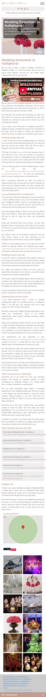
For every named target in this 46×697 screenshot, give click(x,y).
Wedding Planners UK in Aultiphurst (15, 677)
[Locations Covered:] (2, 3)
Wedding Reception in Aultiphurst (14, 686)
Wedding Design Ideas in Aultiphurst (15, 683)
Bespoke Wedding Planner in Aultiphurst (17, 679)
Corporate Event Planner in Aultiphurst (18, 690)
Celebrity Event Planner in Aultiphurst (16, 681)
